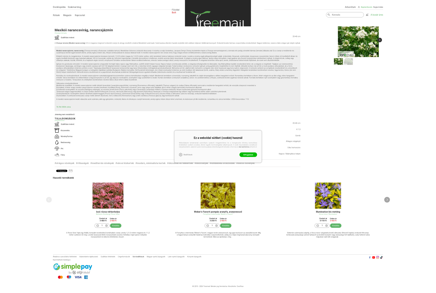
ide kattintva (244, 147)
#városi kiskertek (124, 163)
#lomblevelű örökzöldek (222, 163)
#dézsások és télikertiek (180, 163)
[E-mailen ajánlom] (70, 171)
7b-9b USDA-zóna (63, 107)
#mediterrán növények (102, 163)
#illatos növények (245, 163)
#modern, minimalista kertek (150, 163)
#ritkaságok (82, 163)
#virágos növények (64, 163)
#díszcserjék (201, 163)
